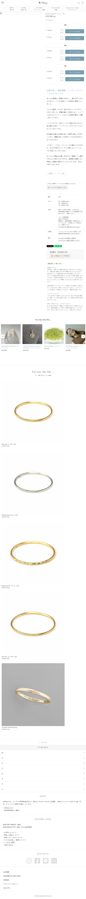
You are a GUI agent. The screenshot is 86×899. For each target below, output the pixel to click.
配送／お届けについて (11, 835)
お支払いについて (10, 832)
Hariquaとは (8, 808)
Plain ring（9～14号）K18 (9, 656)
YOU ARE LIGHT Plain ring (9, 727)
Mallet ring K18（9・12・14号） (11, 586)
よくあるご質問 (9, 842)
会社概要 (6, 872)
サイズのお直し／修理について (14, 840)
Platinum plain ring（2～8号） (10, 515)
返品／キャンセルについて (13, 837)
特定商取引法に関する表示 (12, 876)
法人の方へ (7, 888)
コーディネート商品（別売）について (69, 240)
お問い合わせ (8, 845)
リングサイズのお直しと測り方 (67, 238)
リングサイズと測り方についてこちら (69, 227)
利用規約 (6, 880)
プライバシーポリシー (10, 884)
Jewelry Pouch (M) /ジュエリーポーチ (69, 233)
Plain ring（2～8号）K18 (9, 444)
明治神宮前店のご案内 (11, 810)
